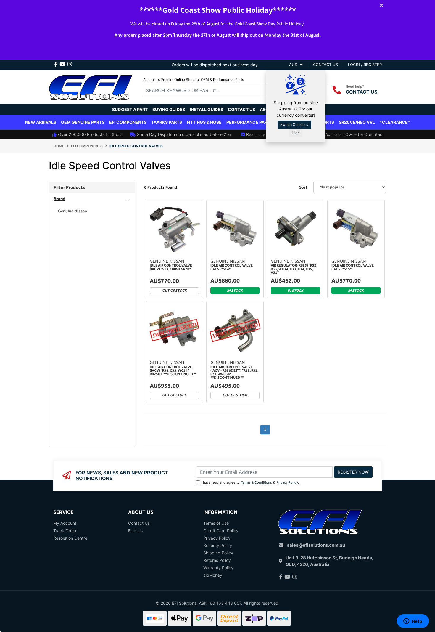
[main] (265, 323)
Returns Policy (217, 560)
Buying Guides (168, 109)
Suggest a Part (130, 109)
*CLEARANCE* (395, 122)
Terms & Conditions (256, 482)
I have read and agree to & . (250, 482)
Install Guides (206, 109)
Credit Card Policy (221, 530)
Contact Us (241, 109)
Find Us (135, 530)
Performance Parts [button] (249, 122)
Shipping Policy (218, 552)
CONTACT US (361, 92)
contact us (325, 64)
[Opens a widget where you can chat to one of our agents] (413, 621)
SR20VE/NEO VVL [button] (357, 122)
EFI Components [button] (127, 122)
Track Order (65, 530)
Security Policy (217, 545)
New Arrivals (40, 122)
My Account (64, 523)
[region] (92, 314)
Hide (296, 133)
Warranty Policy (218, 567)
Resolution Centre (70, 537)
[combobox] (209, 90)
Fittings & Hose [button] (204, 122)
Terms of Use (216, 523)
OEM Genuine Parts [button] (82, 122)
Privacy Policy (287, 482)
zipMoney (212, 575)
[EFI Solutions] (90, 86)
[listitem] (92, 211)
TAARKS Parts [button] (166, 122)
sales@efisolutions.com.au (316, 545)
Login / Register (365, 64)
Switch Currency (294, 124)
